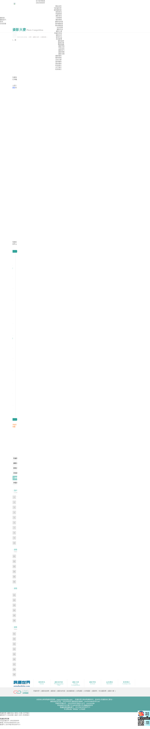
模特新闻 (59, 19)
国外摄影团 (59, 25)
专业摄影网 (102, 691)
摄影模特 (58, 56)
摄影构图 (61, 52)
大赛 (20, 713)
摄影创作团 (59, 21)
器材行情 (61, 43)
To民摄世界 (58, 8)
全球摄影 (87, 691)
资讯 (1, 21)
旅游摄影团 (70, 691)
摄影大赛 (59, 31)
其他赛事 (59, 39)
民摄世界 (36, 691)
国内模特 (58, 61)
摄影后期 (61, 54)
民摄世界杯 (58, 33)
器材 (16, 715)
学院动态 (61, 48)
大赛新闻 (59, 18)
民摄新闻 (59, 14)
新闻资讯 (59, 12)
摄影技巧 (61, 50)
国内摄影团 (59, 23)
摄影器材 (61, 41)
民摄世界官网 (64, 707)
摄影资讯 (59, 16)
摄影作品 (60, 29)
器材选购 (61, 44)
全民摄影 (79, 691)
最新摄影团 (58, 10)
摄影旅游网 (45, 691)
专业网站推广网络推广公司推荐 (74, 709)
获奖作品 (59, 37)
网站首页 (58, 6)
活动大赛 (58, 59)
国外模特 (58, 63)
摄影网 (94, 691)
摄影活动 (10, 713)
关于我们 (58, 67)
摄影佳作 (59, 35)
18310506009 (40, 3)
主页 (30, 37)
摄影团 (2, 18)
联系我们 (58, 65)
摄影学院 (61, 46)
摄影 (13, 88)
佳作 (20, 715)
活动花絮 (60, 27)
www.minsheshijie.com (64, 699)
